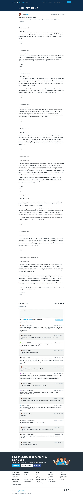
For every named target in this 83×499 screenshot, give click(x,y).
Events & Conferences (41, 479)
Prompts (44, 2)
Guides (37, 476)
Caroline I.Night (30, 390)
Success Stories (27, 481)
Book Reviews (63, 474)
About (25, 474)
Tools (58, 2)
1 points (24, 325)
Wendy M (28, 405)
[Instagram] (64, 490)
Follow (28, 14)
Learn (54, 2)
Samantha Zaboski (30, 420)
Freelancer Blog (39, 483)
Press (25, 477)
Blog (37, 474)
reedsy (18, 2)
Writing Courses (39, 477)
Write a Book (50, 476)
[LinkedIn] (66, 490)
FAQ (13, 493)
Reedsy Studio (51, 474)
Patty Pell (29, 342)
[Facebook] (68, 490)
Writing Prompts (63, 476)
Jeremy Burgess (30, 373)
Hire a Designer (15, 477)
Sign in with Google (26, 465)
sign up (26, 319)
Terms (16, 493)
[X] (62, 490)
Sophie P (29, 335)
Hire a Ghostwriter (16, 481)
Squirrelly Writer (30, 434)
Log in (68, 2)
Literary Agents (63, 477)
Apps (27, 2)
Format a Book (51, 479)
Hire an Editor (15, 476)
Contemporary (22, 17)
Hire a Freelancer (16, 474)
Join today (15, 465)
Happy (34, 17)
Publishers (62, 479)
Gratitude (22, 21)
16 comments (60, 14)
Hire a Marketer (15, 479)
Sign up (63, 2)
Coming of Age (29, 17)
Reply (21, 331)
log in (30, 319)
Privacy (20, 493)
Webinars (38, 481)
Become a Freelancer (29, 479)
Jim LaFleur (29, 325)
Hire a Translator (16, 483)
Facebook (36, 465)
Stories (49, 2)
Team (25, 476)
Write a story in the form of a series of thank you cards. (43, 19)
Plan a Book (50, 477)
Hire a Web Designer (16, 484)
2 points (25, 335)
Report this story (22, 306)
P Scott (28, 357)
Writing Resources (52, 481)
